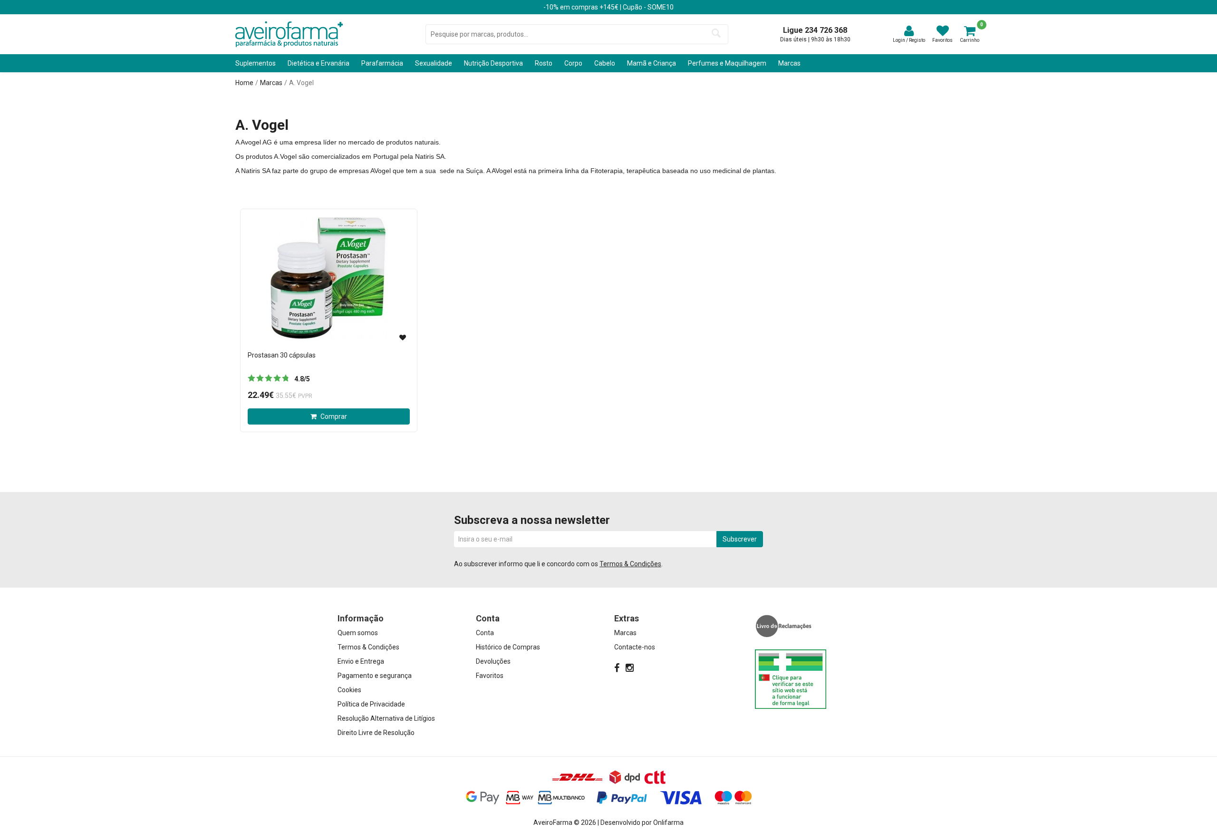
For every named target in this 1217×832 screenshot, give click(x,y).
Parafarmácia (382, 63)
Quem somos (358, 633)
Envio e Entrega (361, 661)
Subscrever (740, 539)
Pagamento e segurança (375, 675)
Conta (485, 633)
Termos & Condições (630, 564)
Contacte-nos (634, 647)
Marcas (789, 63)
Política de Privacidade (371, 704)
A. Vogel (301, 83)
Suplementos (255, 63)
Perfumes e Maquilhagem (727, 63)
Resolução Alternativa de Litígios (386, 718)
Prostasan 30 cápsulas (282, 355)
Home (244, 83)
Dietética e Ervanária (318, 63)
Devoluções (493, 661)
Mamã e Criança (651, 63)
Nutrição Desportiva (493, 63)
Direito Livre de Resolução (376, 732)
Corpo (573, 63)
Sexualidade (433, 63)
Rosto (543, 63)
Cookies (349, 690)
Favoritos (489, 675)
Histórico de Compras (508, 647)
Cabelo (604, 63)
